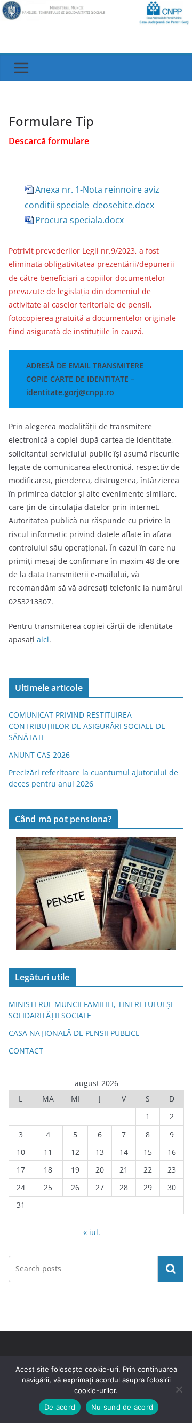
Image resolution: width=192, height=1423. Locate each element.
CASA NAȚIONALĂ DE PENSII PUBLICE (74, 1033)
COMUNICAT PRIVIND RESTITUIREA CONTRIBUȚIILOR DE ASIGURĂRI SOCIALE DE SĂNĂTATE (87, 726)
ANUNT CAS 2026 (39, 755)
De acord (59, 1407)
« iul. (91, 1232)
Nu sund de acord (122, 1407)
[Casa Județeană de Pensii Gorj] (96, 7)
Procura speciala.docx (79, 220)
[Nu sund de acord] (178, 1389)
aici (43, 639)
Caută (170, 1269)
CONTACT (26, 1050)
